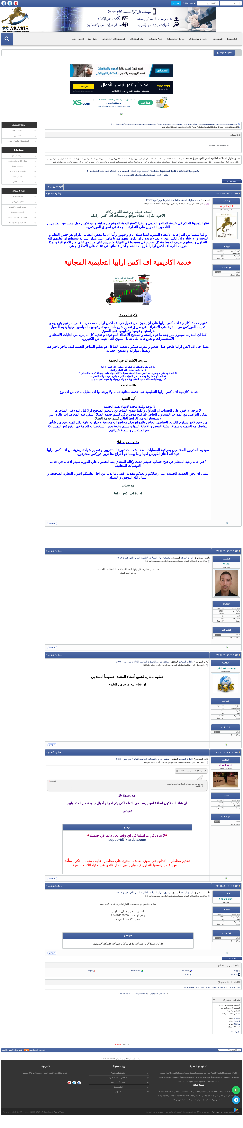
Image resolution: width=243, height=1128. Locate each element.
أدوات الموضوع (55, 187)
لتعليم (234, 987)
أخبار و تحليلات (198, 39)
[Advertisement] (128, 512)
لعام (225, 987)
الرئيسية (232, 39)
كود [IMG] (236, 1024)
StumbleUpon (135, 971)
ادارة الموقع (187, 557)
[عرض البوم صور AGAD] (227, 647)
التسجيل (217, 39)
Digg (236, 971)
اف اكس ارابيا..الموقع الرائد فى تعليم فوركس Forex (215, 124)
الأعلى (4, 1050)
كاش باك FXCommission (17, 161)
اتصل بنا (93, 39)
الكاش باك (18, 177)
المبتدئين (220, 987)
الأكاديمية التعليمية (18, 171)
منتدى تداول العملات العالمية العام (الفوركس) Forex (133, 124)
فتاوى (118, 1092)
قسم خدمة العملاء (106, 418)
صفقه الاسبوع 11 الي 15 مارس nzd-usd (133, 993)
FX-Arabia (15, 19)
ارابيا (202, 987)
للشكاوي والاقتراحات (37, 1050)
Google (89, 971)
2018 (238, 987)
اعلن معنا (78, 39)
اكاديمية (197, 987)
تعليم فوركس (18, 202)
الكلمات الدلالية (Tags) (229, 982)
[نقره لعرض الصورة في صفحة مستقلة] (128, 289)
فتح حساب (155, 39)
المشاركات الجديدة (113, 39)
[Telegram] (236, 1100)
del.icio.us (185, 971)
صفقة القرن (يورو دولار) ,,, (157, 993)
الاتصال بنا (18, 1050)
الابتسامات (236, 1021)
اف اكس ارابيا (217, 1112)
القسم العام (18, 197)
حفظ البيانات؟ (188, 3)
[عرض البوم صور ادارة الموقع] (227, 523)
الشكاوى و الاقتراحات (17, 223)
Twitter (186, 974)
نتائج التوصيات (175, 39)
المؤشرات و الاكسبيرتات (17, 217)
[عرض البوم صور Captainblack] (227, 953)
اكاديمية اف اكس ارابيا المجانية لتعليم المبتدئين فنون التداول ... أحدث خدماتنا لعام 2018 (143, 171)
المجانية (213, 987)
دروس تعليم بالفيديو (17, 207)
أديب (229, 987)
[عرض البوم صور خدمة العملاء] (226, 878)
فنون (186, 987)
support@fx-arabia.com (127, 839)
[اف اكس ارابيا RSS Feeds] (26, 1050)
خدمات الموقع (18, 156)
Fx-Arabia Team (57, 1112)
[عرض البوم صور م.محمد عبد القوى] (226, 744)
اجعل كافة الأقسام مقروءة (18, 141)
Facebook (234, 974)
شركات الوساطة (17, 212)
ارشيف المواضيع (118, 1073)
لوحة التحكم (17, 131)
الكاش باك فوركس (118, 1078)
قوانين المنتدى (235, 1032)
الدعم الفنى (18, 182)
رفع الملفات (137, 39)
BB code (236, 1018)
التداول (207, 987)
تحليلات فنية (17, 166)
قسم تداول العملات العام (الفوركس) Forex (175, 124)
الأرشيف (11, 1050)
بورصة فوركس (118, 1082)
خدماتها (191, 987)
